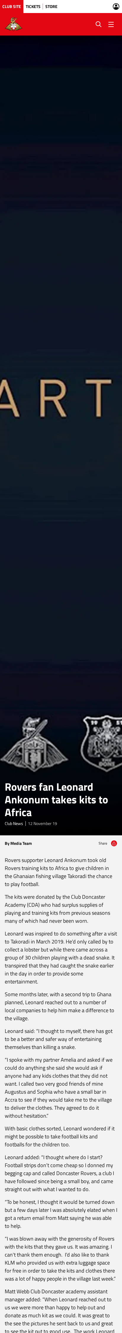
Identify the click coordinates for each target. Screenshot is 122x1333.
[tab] (11, 6)
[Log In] (116, 6)
